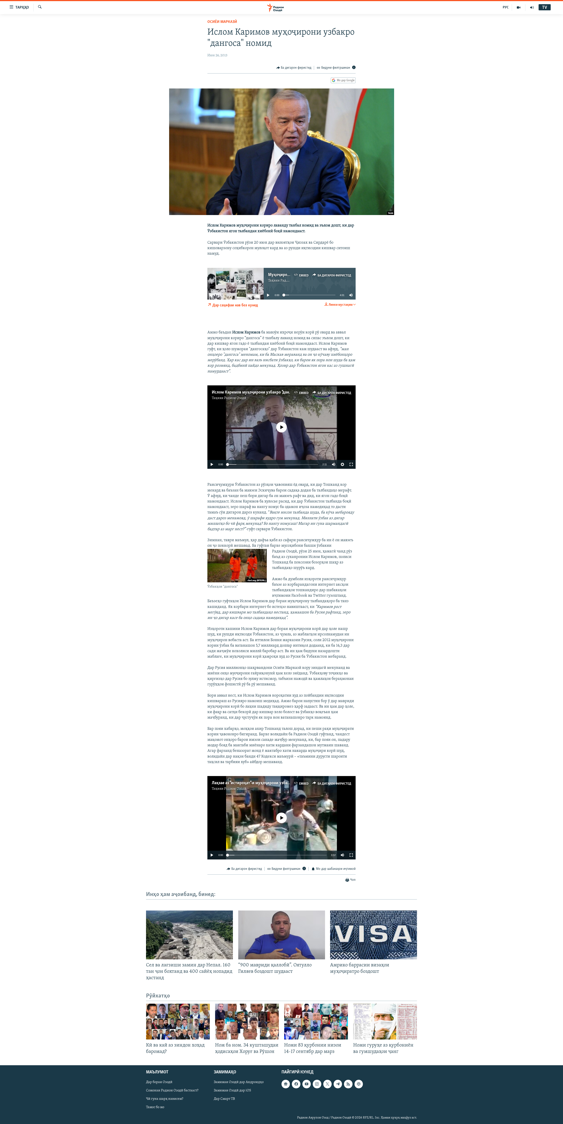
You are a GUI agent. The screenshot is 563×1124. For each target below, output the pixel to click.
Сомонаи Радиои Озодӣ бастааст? (172, 1091)
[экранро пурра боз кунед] (351, 464)
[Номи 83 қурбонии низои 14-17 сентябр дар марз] (316, 1021)
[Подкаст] (359, 1084)
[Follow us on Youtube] (306, 1084)
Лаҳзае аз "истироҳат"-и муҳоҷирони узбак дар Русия (260, 783)
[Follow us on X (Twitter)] (327, 1084)
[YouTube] (518, 7)
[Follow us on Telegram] (338, 1084)
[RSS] (348, 1084)
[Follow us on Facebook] (296, 1084)
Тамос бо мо (155, 1107)
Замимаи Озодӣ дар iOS (232, 1091)
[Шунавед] (532, 7)
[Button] (294, 68)
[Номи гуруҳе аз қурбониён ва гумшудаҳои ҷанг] (385, 1021)
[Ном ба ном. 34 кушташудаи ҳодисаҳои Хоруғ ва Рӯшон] (247, 1021)
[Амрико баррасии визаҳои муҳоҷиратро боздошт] (373, 935)
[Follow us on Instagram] (317, 1084)
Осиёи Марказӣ (222, 22)
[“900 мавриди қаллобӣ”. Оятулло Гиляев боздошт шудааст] (281, 935)
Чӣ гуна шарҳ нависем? (164, 1099)
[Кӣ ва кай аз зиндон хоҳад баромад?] (178, 1021)
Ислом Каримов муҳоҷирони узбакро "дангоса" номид (261, 392)
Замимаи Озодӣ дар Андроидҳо (239, 1082)
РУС (506, 7)
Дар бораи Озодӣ (159, 1082)
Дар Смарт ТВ (224, 1099)
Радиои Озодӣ (235, 398)
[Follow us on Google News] (286, 1084)
